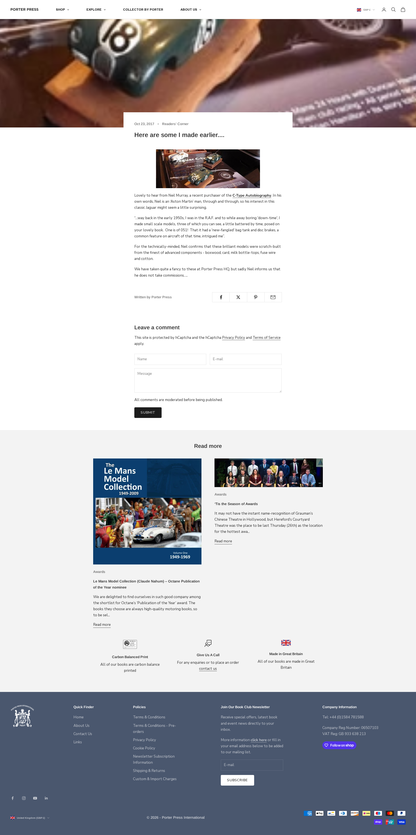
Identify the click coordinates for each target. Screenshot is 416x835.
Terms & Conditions (149, 717)
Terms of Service (267, 337)
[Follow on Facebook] (12, 798)
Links (77, 742)
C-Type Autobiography (251, 195)
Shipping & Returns (149, 770)
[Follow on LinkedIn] (46, 798)
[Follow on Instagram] (24, 798)
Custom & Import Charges (155, 778)
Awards (99, 572)
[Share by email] (273, 297)
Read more (102, 624)
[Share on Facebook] (220, 297)
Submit (148, 412)
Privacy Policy (233, 337)
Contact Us (82, 733)
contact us (208, 668)
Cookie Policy (144, 748)
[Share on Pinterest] (255, 297)
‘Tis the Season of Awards (236, 504)
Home (78, 717)
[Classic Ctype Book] (208, 168)
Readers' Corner (175, 124)
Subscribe (237, 780)
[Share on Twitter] (238, 297)
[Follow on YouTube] (35, 798)
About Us (81, 725)
